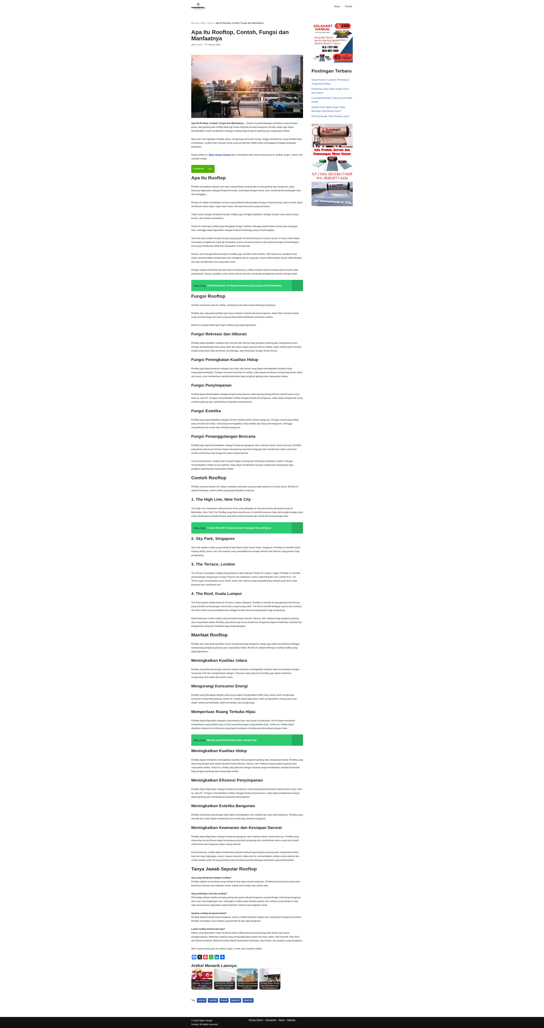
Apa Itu (201, 1000)
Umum (210, 23)
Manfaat (235, 1000)
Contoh (213, 1000)
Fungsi (224, 1000)
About (282, 1020)
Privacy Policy (256, 1020)
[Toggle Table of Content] (208, 168)
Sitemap (291, 1020)
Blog (203, 23)
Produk (348, 6)
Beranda (195, 23)
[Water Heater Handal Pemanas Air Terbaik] (198, 6)
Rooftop (248, 1000)
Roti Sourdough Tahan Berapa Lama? (331, 116)
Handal (199, 44)
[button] (340, 6)
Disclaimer (270, 1020)
